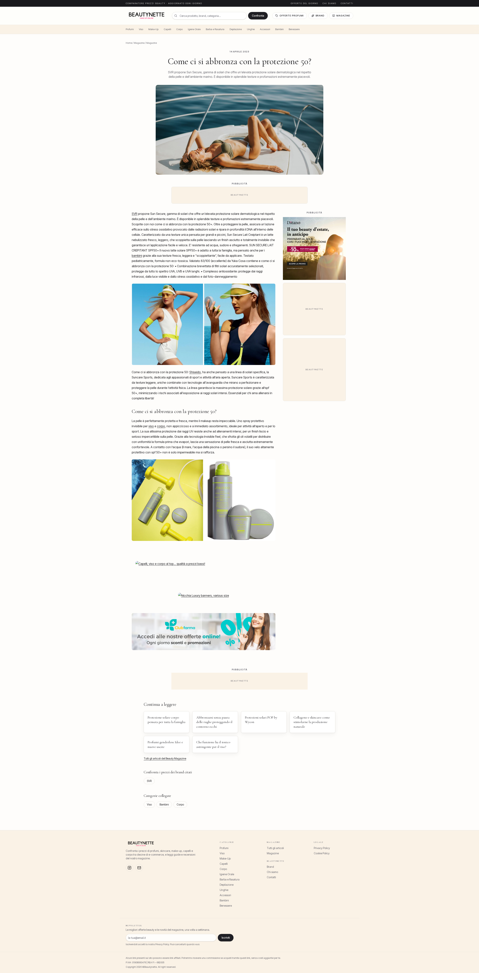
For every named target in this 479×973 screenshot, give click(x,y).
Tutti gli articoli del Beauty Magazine (165, 758)
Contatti (347, 3)
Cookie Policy (321, 853)
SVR (134, 214)
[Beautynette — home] (146, 16)
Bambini (279, 29)
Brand (320, 15)
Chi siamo (329, 3)
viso (151, 426)
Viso (141, 29)
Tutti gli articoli (275, 848)
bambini (137, 255)
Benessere (294, 29)
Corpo (179, 29)
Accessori (265, 29)
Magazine (343, 15)
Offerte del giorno (304, 3)
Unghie (251, 29)
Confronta (258, 15)
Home (129, 43)
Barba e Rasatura (215, 29)
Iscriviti (226, 937)
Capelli (167, 29)
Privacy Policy (322, 848)
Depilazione (236, 29)
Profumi (130, 29)
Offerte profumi (291, 15)
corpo (161, 426)
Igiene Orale (194, 29)
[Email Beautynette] (139, 867)
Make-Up (153, 29)
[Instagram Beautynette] (129, 867)
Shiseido (195, 372)
